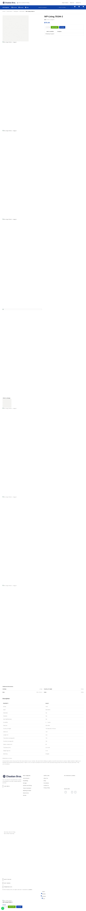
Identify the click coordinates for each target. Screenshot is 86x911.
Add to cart (54, 27)
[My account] (83, 2)
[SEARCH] (69, 7)
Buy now (19, 906)
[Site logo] (9, 2)
